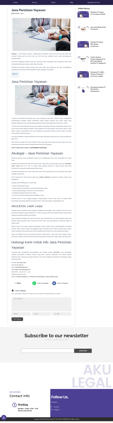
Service (34, 2)
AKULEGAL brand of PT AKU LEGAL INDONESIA (56, 419)
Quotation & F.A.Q (94, 2)
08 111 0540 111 (19, 265)
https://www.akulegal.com (23, 269)
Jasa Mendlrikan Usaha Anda (38, 147)
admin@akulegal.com (21, 267)
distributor (47, 177)
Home (15, 2)
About (53, 2)
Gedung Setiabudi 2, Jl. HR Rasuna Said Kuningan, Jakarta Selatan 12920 (37, 276)
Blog (71, 2)
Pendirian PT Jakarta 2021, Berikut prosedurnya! (96, 44)
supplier (41, 177)
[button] (41, 283)
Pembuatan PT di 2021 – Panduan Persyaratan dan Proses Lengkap (97, 74)
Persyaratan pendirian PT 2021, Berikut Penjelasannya (98, 89)
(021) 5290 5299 (21, 262)
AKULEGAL (56, 252)
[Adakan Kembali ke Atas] (109, 419)
